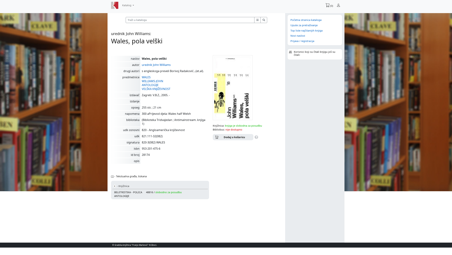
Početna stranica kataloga (306, 20)
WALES (146, 77)
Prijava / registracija (302, 41)
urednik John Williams (156, 65)
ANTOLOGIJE (150, 85)
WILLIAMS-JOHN (152, 81)
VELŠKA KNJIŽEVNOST (156, 89)
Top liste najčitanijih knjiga (306, 30)
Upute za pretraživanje (304, 25)
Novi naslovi (297, 35)
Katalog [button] (127, 5)
